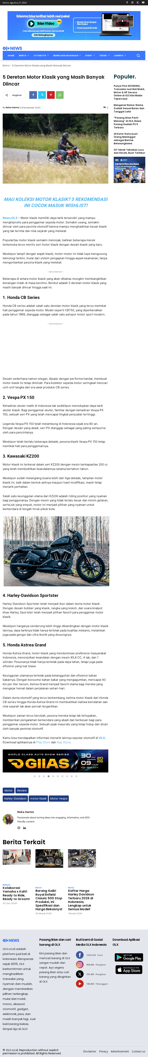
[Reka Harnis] (8, 819)
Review (22, 790)
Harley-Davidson (15, 798)
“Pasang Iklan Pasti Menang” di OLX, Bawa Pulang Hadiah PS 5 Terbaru (127, 122)
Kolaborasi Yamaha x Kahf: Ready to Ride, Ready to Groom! (16, 893)
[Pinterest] (51, 95)
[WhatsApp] (60, 95)
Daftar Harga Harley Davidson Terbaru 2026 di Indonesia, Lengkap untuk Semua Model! (81, 900)
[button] (138, 55)
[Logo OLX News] (12, 48)
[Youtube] (143, 3)
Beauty (6, 885)
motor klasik (38, 798)
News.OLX (10, 218)
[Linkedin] (24, 827)
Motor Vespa (58, 798)
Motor (6, 65)
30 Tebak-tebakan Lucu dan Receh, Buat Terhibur (129, 151)
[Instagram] (132, 3)
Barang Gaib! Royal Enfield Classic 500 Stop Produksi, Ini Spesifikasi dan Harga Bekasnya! (48, 900)
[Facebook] (127, 3)
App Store (64, 742)
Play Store (43, 742)
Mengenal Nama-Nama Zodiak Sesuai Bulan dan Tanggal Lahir (129, 108)
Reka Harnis (12, 107)
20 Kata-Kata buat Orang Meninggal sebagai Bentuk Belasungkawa (126, 138)
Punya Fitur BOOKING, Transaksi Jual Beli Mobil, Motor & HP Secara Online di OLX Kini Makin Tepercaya (129, 92)
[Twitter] (137, 3)
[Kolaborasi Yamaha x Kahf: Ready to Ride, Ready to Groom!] (17, 865)
